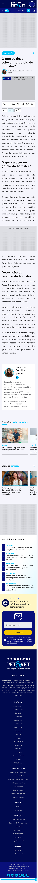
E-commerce (18, 724)
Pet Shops (18, 752)
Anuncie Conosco (18, 834)
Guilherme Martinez (18, 783)
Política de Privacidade (15, 871)
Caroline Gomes (15, 71)
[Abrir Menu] (5, 4)
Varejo (18, 759)
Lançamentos (18, 745)
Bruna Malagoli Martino (18, 772)
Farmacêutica (18, 727)
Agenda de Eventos (18, 819)
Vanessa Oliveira (18, 797)
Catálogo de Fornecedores (18, 823)
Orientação (8, 53)
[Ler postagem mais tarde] (33, 53)
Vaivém (18, 806)
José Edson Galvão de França (18, 779)
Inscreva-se (18, 632)
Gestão (18, 734)
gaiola (24, 136)
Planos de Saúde (18, 756)
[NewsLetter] (32, 4)
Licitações (18, 826)
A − (10, 110)
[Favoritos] (28, 10)
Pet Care (18, 749)
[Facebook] (8, 875)
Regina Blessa (18, 790)
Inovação (18, 738)
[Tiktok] (20, 875)
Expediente (18, 850)
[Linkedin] (16, 875)
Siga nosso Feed (18, 841)
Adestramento (18, 706)
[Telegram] (24, 875)
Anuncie (26, 871)
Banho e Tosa (18, 709)
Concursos (18, 810)
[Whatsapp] (27, 875)
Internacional (18, 742)
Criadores (18, 717)
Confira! (24, 406)
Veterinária (18, 763)
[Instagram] (12, 875)
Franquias (18, 731)
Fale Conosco (18, 854)
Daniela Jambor (18, 776)
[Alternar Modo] (17, 110)
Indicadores (18, 830)
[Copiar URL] (32, 104)
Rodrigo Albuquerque (18, 794)
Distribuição (18, 720)
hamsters (6, 217)
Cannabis (18, 713)
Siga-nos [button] (21, 11)
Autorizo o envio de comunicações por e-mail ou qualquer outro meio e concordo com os (19, 640)
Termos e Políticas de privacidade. (19, 642)
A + (4, 110)
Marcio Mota (18, 786)
